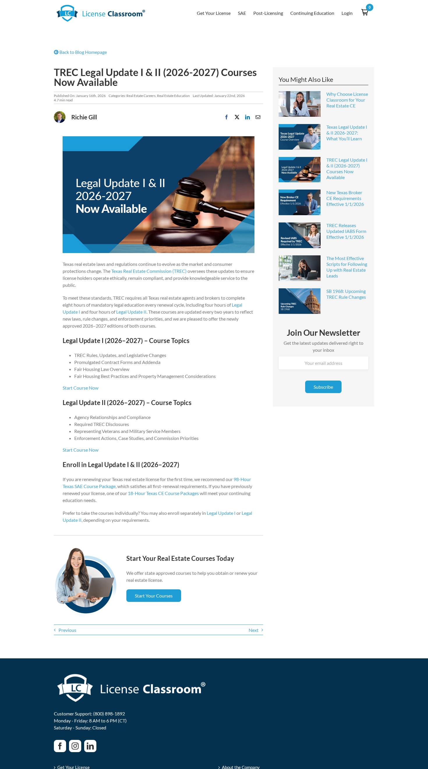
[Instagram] (75, 746)
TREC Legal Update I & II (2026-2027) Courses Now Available (346, 168)
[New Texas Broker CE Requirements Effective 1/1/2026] (300, 202)
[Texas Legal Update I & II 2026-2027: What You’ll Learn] (300, 137)
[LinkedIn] (247, 117)
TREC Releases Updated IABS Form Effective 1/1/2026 (346, 231)
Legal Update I (221, 513)
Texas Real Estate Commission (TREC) (149, 271)
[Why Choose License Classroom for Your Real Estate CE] (300, 104)
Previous (67, 630)
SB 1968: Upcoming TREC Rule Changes (346, 294)
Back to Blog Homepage (83, 52)
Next (254, 630)
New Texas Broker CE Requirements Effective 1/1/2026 (345, 198)
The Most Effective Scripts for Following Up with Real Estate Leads (346, 266)
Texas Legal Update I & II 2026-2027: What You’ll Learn (346, 132)
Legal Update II (131, 311)
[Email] (258, 117)
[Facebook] (226, 117)
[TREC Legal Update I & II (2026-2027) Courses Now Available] (300, 170)
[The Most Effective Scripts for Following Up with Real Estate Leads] (300, 268)
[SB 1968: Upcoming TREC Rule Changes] (300, 301)
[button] (365, 12)
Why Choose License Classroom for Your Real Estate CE (347, 99)
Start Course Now (80, 387)
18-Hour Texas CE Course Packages (163, 493)
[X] (237, 117)
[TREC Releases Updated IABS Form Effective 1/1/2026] (300, 235)
